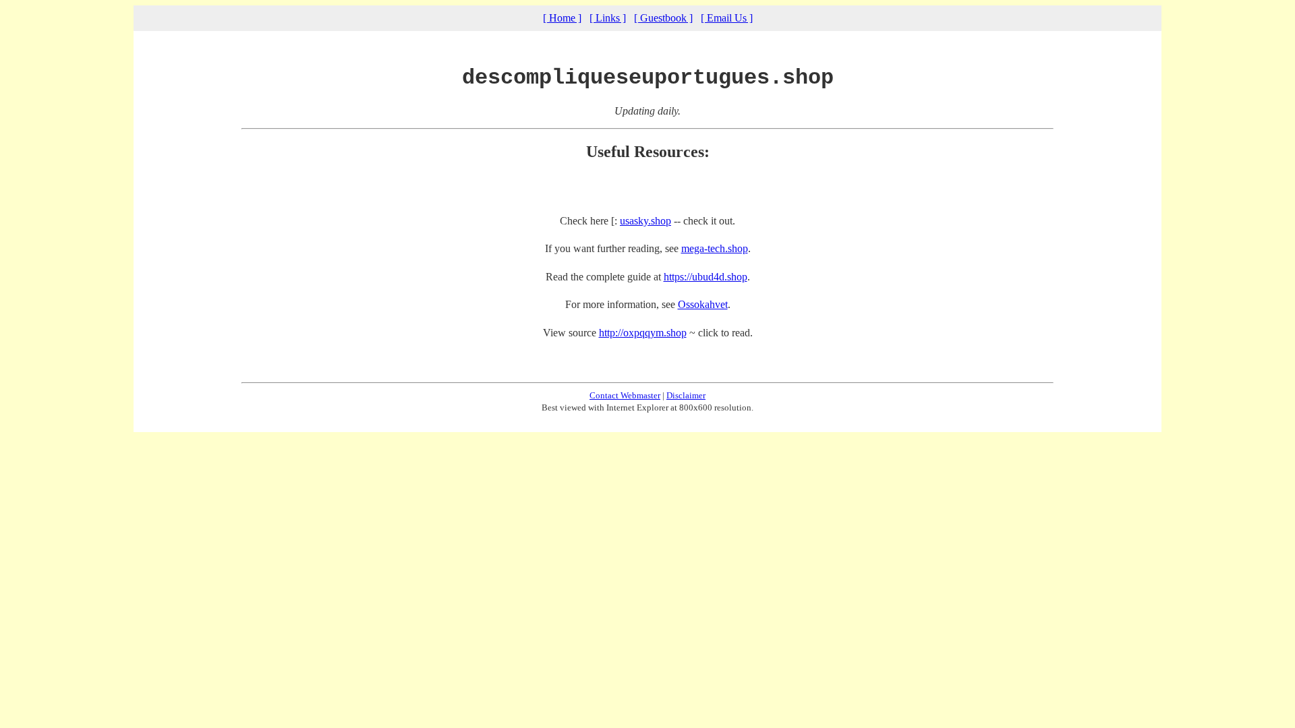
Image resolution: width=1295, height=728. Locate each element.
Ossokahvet (703, 304)
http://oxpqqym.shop (643, 332)
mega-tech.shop (714, 248)
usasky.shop (645, 220)
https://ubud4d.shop (705, 276)
